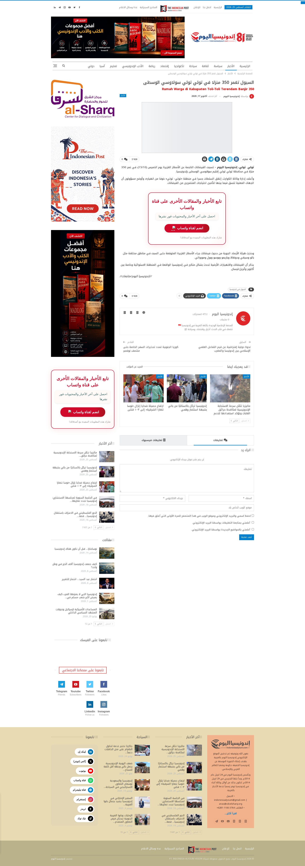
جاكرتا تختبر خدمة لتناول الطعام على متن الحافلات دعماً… (118, 749)
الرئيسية (218, 7)
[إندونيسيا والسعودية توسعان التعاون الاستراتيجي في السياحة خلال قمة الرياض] (142, 784)
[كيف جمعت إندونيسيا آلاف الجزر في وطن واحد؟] (106, 568)
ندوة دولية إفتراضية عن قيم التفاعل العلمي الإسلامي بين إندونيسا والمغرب (224, 349)
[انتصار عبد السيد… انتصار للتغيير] (106, 583)
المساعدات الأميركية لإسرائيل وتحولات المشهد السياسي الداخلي (76, 611)
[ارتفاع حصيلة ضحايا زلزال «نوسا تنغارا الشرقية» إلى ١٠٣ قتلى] (143, 388)
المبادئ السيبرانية (148, 7)
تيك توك (81, 818)
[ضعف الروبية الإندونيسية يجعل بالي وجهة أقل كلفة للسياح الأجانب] (142, 767)
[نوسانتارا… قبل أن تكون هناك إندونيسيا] (106, 553)
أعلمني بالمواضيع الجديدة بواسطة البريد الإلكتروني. (220, 530)
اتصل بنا (207, 7)
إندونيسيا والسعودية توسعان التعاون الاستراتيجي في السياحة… (118, 783)
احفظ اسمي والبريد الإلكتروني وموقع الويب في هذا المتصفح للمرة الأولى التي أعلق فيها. (199, 516)
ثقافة (205, 66)
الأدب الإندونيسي (132, 66)
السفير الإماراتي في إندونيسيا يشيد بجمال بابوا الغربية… (118, 801)
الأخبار (231, 66)
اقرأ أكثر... (231, 813)
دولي (91, 66)
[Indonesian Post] (174, 8)
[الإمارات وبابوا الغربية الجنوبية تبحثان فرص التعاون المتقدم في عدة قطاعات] (142, 819)
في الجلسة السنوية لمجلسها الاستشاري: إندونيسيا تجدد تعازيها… (74, 499)
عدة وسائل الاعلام (128, 7)
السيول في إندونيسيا (238, 289)
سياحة (193, 66)
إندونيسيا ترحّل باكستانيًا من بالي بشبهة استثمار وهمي (75, 469)
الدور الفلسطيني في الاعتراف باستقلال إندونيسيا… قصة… (75, 514)
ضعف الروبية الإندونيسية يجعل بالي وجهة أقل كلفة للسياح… (118, 766)
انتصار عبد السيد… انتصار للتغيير (79, 579)
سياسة (218, 66)
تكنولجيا (179, 66)
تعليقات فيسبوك (152, 440)
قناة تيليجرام (79, 789)
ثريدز (83, 808)
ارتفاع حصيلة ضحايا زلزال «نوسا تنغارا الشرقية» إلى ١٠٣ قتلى (77, 484)
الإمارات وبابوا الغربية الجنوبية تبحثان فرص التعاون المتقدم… (121, 818)
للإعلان (196, 7)
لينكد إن (82, 751)
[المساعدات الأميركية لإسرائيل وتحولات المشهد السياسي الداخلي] (106, 613)
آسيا (102, 66)
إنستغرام (81, 799)
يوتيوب (82, 770)
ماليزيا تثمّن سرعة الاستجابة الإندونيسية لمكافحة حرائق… (75, 454)
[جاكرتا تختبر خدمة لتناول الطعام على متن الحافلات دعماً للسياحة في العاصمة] (142, 750)
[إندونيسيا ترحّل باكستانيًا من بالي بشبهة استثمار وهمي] (187, 388)
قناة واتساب (79, 780)
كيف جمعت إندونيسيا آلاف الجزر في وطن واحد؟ (74, 566)
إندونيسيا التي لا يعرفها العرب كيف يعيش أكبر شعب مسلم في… (77, 596)
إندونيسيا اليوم (58, 859)
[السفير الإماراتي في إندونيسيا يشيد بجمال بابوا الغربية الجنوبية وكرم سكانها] (142, 802)
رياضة (152, 66)
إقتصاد (164, 66)
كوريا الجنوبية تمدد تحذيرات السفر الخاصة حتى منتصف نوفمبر (150, 349)
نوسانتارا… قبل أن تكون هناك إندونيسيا (76, 549)
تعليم (113, 66)
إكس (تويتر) (79, 761)
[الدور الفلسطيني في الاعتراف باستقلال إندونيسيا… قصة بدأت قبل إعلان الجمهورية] (106, 517)
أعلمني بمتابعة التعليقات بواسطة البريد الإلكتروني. (221, 523)
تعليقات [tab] (218, 440)
